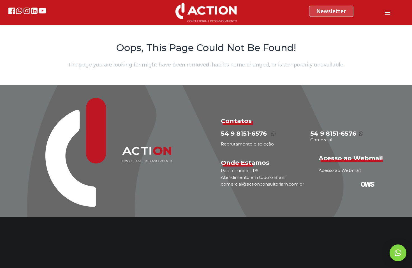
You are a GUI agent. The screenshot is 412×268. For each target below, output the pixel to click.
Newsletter (331, 11)
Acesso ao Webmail (340, 170)
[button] (398, 252)
